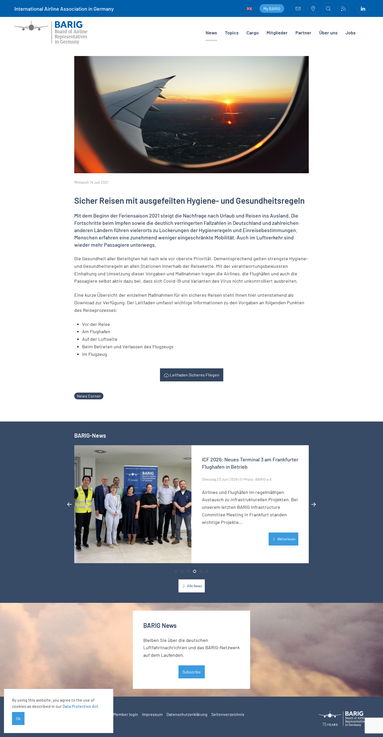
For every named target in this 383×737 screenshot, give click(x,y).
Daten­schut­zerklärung (186, 714)
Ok (18, 718)
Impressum (152, 714)
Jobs (350, 32)
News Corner (89, 395)
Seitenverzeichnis (227, 714)
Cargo (252, 32)
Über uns (328, 32)
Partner (303, 32)
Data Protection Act (80, 706)
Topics (232, 32)
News (211, 32)
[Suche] (328, 8)
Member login (125, 714)
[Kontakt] (298, 8)
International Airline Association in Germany (64, 8)
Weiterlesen (286, 539)
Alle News (194, 586)
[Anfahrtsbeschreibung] (313, 8)
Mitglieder (277, 32)
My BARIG (271, 8)
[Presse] (343, 8)
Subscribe (191, 671)
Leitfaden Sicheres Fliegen (194, 374)
